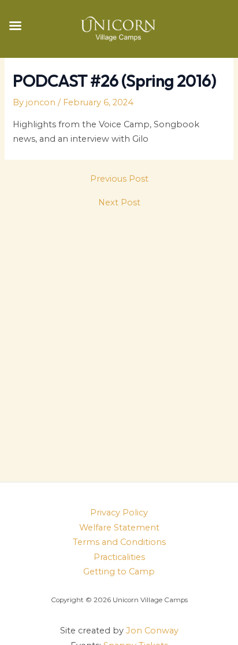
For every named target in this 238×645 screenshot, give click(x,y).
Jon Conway (152, 630)
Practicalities (119, 557)
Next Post (119, 202)
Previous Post (119, 179)
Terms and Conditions (119, 542)
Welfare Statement (119, 527)
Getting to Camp (119, 571)
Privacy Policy (119, 512)
